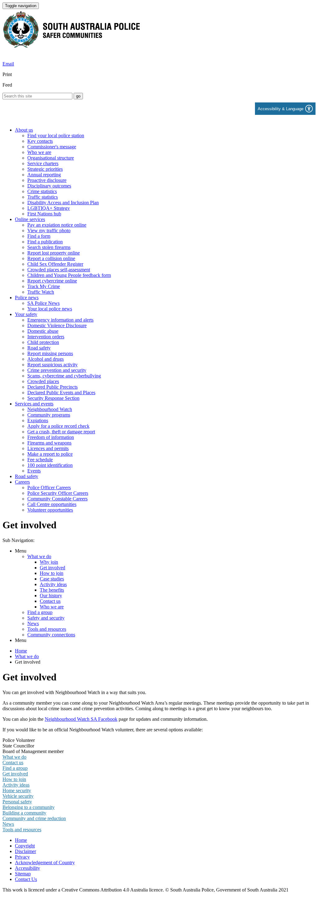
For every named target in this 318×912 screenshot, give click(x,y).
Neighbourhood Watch (49, 409)
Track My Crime (43, 286)
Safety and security (46, 618)
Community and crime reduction (34, 818)
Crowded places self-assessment (58, 269)
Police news (27, 297)
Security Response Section (53, 398)
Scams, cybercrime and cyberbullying (64, 375)
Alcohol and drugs (45, 359)
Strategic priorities (45, 169)
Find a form (38, 236)
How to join (51, 573)
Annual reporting (44, 174)
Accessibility (27, 868)
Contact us (50, 601)
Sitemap (23, 873)
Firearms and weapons (49, 442)
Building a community (24, 812)
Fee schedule (40, 459)
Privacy (22, 857)
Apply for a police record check (58, 426)
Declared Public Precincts (52, 387)
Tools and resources (46, 629)
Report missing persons (50, 353)
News (33, 623)
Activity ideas (53, 584)
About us (24, 130)
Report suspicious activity (52, 364)
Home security (16, 790)
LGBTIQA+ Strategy (48, 208)
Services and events (34, 403)
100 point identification (50, 465)
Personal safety (17, 801)
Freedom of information (50, 437)
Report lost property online (53, 252)
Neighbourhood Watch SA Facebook (81, 719)
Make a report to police (50, 454)
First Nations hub (44, 213)
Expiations (37, 420)
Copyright (25, 845)
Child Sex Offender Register (55, 264)
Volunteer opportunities (50, 509)
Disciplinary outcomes (49, 185)
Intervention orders (45, 336)
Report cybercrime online (52, 280)
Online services (30, 219)
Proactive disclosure (46, 180)
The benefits (52, 590)
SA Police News (43, 303)
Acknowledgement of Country (45, 862)
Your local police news (49, 308)
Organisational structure (50, 157)
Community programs (48, 415)
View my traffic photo (48, 230)
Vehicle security (18, 796)
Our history (51, 595)
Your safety (26, 314)
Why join (49, 562)
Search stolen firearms (48, 247)
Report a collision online (51, 258)
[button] (285, 108)
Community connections (51, 634)
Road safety (39, 347)
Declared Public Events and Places (61, 392)
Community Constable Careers (57, 498)
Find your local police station (55, 135)
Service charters (42, 163)
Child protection (43, 342)
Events (34, 470)
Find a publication (45, 241)
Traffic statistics (42, 197)
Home (21, 650)
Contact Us (26, 879)
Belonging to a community (28, 807)
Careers (22, 482)
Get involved (52, 567)
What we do (39, 556)
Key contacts (40, 141)
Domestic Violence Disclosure (57, 325)
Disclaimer (25, 851)
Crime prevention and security (56, 370)
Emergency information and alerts (60, 320)
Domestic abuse (42, 331)
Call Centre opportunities (51, 504)
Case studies (52, 578)
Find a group (39, 612)
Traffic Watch (40, 292)
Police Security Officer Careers (57, 493)
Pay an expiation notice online (56, 225)
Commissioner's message (51, 146)
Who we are (39, 152)
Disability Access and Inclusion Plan (63, 202)
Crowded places (43, 381)
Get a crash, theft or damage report (61, 431)
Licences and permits (48, 448)
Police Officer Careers (49, 487)
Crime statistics (42, 191)
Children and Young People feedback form (69, 275)
